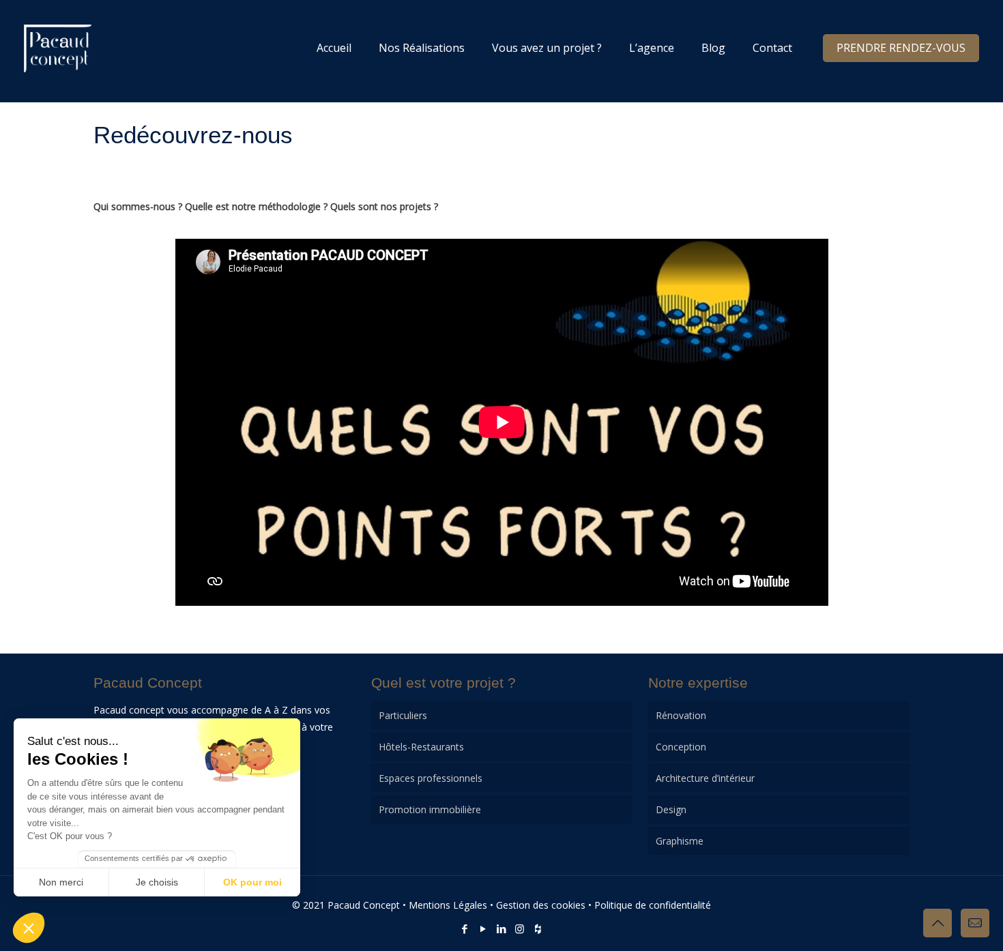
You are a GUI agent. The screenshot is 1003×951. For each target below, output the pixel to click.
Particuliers (403, 715)
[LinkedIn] (501, 928)
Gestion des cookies (540, 904)
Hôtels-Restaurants (421, 746)
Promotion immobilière (430, 809)
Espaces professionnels (430, 778)
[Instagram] (519, 928)
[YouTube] (483, 928)
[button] (28, 927)
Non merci (61, 882)
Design (671, 809)
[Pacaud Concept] (58, 48)
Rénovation (681, 715)
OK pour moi (252, 882)
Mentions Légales (448, 904)
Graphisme (679, 840)
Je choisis (157, 882)
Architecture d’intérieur (705, 778)
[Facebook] (464, 928)
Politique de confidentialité (652, 904)
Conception (681, 746)
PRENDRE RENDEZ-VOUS (901, 47)
